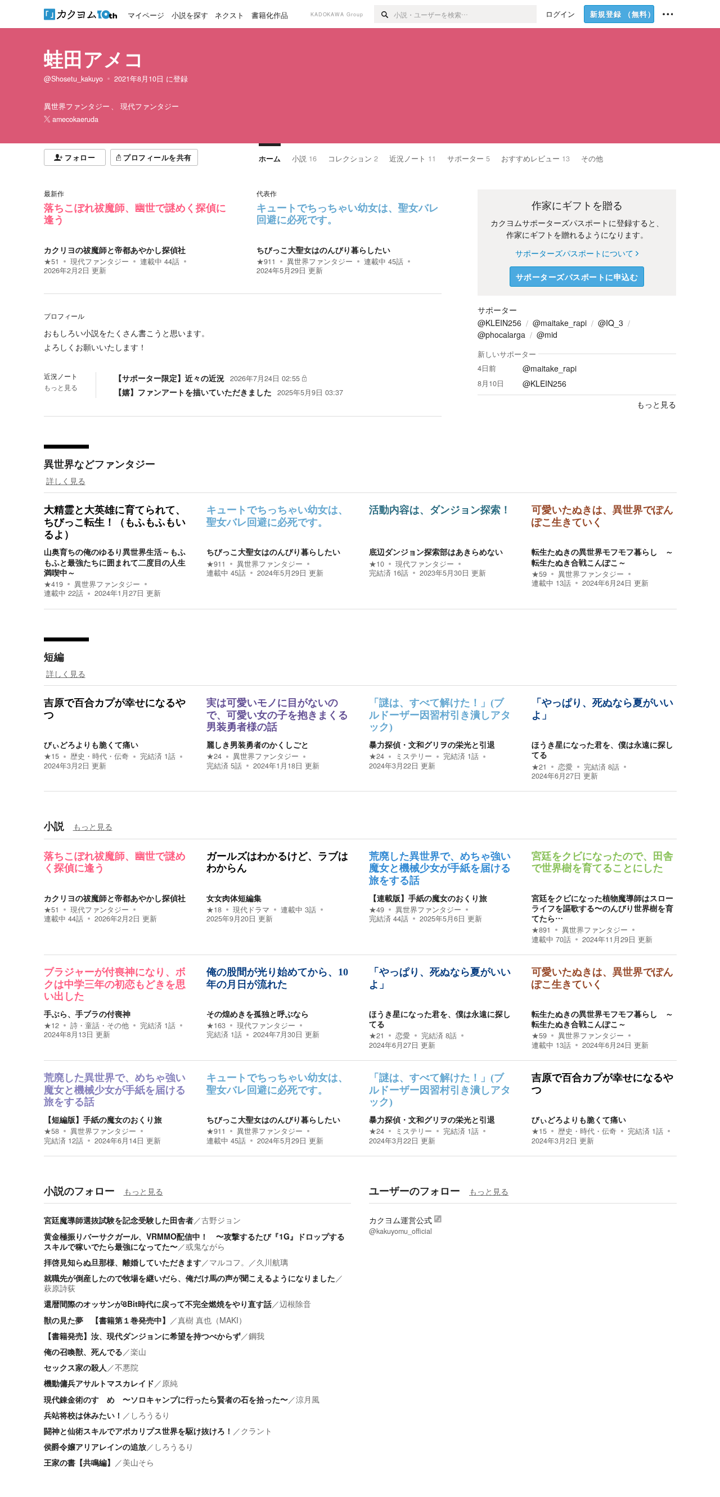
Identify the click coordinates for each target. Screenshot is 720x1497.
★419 (53, 584)
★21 (539, 766)
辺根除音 (295, 1303)
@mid (547, 334)
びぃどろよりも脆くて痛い (91, 744)
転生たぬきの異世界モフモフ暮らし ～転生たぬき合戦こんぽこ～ (602, 556)
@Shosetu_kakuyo (73, 78)
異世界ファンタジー (320, 261)
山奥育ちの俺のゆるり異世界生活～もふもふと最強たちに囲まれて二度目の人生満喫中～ (115, 561)
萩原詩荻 (59, 1288)
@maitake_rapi (560, 322)
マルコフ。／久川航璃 (248, 1262)
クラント (256, 1430)
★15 (51, 756)
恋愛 (565, 767)
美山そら (138, 1462)
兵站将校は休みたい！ (83, 1415)
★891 (541, 929)
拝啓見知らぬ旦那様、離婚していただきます (122, 1262)
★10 (376, 563)
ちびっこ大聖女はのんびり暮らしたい (323, 249)
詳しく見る (66, 480)
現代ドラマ (251, 909)
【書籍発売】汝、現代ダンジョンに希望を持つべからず (142, 1335)
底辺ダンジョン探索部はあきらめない (436, 551)
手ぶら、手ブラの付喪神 (87, 1013)
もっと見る (61, 387)
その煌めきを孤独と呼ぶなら (257, 1013)
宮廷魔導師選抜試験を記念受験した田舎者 (119, 1219)
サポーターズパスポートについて (574, 253)
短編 (54, 656)
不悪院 (126, 1367)
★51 (51, 261)
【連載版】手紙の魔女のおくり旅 (428, 897)
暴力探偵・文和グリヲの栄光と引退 (432, 744)
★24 (214, 756)
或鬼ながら (205, 1246)
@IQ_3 (610, 322)
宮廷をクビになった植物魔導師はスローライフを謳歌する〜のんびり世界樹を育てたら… (602, 908)
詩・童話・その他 (99, 1025)
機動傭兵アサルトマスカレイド (99, 1383)
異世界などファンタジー (99, 463)
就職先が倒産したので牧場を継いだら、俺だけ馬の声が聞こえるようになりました (189, 1277)
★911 (266, 261)
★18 (214, 909)
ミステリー (413, 756)
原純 (170, 1383)
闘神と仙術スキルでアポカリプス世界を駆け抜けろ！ (138, 1430)
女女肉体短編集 (234, 897)
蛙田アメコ (94, 58)
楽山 (138, 1351)
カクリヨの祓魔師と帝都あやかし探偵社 (115, 249)
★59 (539, 573)
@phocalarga (501, 334)
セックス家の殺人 (75, 1367)
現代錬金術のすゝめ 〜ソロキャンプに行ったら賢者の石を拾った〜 (166, 1399)
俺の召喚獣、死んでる (83, 1351)
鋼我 (256, 1335)
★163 (216, 1025)
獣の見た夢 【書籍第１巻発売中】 (107, 1320)
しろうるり (150, 1415)
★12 (51, 1025)
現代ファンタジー (99, 261)
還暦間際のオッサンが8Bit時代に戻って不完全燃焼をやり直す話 (158, 1303)
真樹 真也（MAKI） (212, 1320)
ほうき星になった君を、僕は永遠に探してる (602, 749)
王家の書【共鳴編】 (79, 1462)
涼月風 (308, 1399)
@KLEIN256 (499, 322)
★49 (376, 909)
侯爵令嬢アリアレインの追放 (95, 1446)
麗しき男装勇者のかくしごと (257, 744)
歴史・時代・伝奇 (99, 756)
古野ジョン (221, 1219)
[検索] (384, 14)
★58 (51, 1131)
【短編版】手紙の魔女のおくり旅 (103, 1119)
